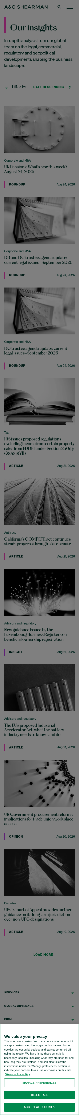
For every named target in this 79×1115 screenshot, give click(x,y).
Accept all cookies (39, 1107)
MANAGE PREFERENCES (39, 1082)
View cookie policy (17, 1074)
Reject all (39, 1095)
